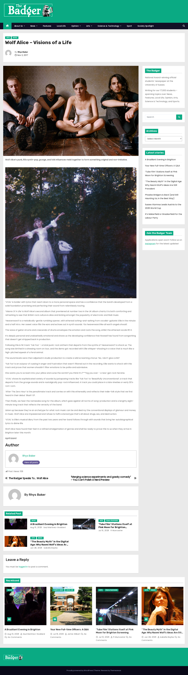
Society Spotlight (146, 26)
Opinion (75, 26)
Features (47, 26)
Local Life (61, 26)
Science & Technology (109, 26)
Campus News (58, 590)
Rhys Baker (23, 52)
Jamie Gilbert (74, 634)
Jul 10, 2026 (103, 530)
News (33, 26)
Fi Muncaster (116, 530)
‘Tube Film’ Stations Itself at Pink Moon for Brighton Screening (115, 527)
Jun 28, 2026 (36, 548)
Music (15, 38)
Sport (129, 26)
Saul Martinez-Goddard (54, 527)
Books (40, 538)
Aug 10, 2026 (36, 527)
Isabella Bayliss (50, 548)
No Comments (15, 637)
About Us (18, 26)
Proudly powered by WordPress (80, 670)
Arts (88, 26)
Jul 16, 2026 (58, 634)
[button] (184, 25)
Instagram (150, 243)
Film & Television (112, 521)
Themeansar (115, 670)
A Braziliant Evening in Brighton (48, 524)
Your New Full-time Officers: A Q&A (162, 165)
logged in (23, 566)
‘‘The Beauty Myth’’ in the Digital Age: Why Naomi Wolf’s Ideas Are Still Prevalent (49, 544)
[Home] (7, 26)
